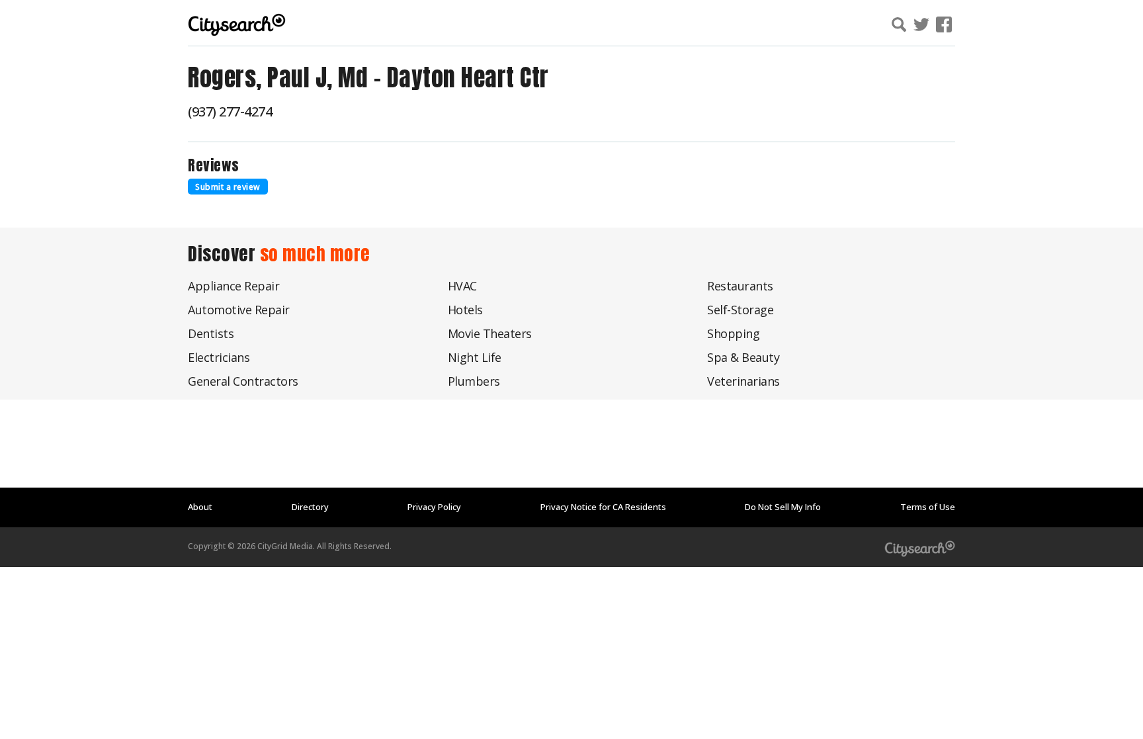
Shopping (733, 333)
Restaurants (740, 286)
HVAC (462, 286)
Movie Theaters (490, 333)
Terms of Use (927, 507)
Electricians (218, 357)
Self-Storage (740, 310)
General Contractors (243, 381)
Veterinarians (743, 381)
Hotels (465, 310)
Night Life (474, 357)
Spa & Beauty (743, 357)
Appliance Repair (233, 286)
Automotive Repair (239, 310)
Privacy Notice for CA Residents (603, 507)
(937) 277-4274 (230, 111)
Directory (310, 507)
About (200, 507)
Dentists (210, 333)
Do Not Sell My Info (783, 507)
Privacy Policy (434, 507)
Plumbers (474, 381)
